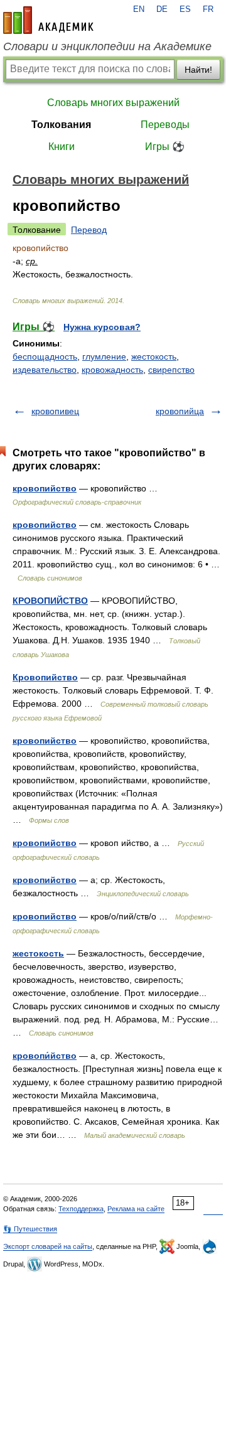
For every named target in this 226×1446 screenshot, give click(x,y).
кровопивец (55, 411)
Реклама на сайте (135, 1209)
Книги (61, 146)
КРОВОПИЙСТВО (50, 601)
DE (162, 9)
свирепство (171, 370)
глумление (104, 356)
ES (185, 9)
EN (138, 9)
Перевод (89, 230)
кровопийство (45, 488)
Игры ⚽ (165, 146)
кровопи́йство (45, 1056)
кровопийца (180, 411)
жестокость (153, 356)
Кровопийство (45, 677)
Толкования (61, 124)
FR (208, 9)
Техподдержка (81, 1209)
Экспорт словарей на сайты (47, 1246)
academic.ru (48, 20)
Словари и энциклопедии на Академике (107, 46)
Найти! (198, 70)
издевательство (45, 370)
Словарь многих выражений (113, 102)
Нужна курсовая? (102, 327)
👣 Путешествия (30, 1229)
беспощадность (45, 356)
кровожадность (112, 370)
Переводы (165, 124)
